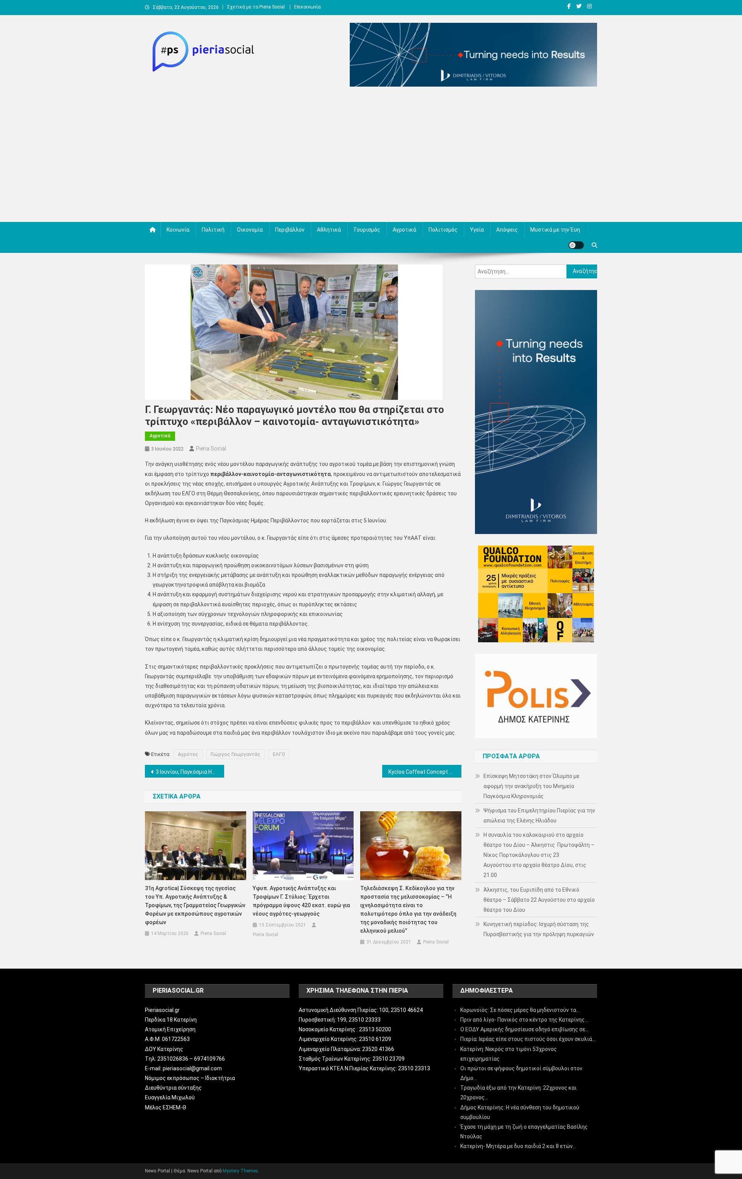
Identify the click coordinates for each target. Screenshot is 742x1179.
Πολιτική (213, 230)
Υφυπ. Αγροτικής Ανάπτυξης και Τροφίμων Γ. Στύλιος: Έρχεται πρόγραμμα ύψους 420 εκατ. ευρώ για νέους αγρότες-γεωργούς (301, 901)
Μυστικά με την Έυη (555, 230)
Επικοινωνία (307, 7)
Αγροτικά (404, 230)
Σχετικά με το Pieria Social (256, 7)
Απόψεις (507, 230)
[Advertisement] (371, 156)
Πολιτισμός (443, 230)
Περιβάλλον (290, 230)
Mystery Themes (240, 1171)
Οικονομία (250, 230)
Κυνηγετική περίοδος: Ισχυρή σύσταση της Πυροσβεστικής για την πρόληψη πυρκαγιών (538, 929)
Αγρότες (188, 754)
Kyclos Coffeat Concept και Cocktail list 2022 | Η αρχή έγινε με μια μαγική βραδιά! (424, 772)
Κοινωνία (178, 230)
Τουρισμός (366, 230)
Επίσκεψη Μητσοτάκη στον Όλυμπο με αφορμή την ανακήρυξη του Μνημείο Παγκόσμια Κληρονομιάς (531, 786)
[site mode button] (576, 245)
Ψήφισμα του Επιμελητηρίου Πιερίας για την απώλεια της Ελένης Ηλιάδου (539, 815)
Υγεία (477, 230)
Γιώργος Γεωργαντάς (235, 754)
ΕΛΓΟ (279, 754)
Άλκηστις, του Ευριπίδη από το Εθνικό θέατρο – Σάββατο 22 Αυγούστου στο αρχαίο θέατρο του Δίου (539, 900)
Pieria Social (211, 448)
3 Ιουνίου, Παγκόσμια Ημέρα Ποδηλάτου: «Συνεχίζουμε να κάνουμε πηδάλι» (190, 772)
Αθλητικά (329, 230)
